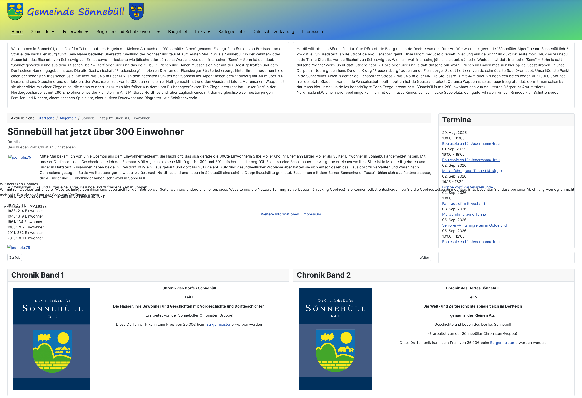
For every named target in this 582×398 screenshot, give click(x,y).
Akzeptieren (14, 206)
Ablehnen (41, 206)
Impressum (311, 214)
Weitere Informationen (280, 214)
